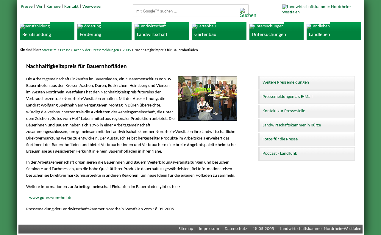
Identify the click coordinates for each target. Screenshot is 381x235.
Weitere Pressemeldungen (286, 82)
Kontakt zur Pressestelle (284, 111)
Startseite (49, 50)
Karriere (53, 6)
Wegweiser (92, 6)
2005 (127, 50)
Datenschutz (236, 229)
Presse (26, 6)
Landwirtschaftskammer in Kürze (292, 125)
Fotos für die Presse (280, 139)
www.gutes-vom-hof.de (50, 198)
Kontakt (71, 6)
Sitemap (186, 229)
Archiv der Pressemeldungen (96, 50)
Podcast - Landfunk (280, 153)
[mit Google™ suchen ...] (242, 13)
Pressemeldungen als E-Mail (287, 97)
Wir (39, 6)
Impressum (209, 229)
